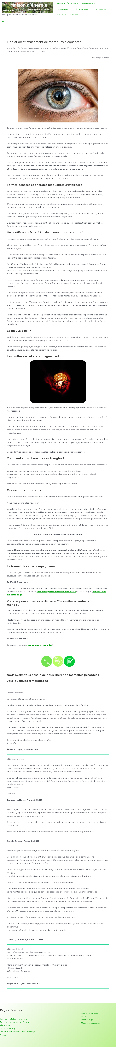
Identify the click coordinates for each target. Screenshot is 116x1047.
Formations (100, 9)
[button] (77, 3)
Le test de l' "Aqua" (9, 1028)
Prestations (87, 3)
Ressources (62, 9)
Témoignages (81, 9)
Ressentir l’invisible (66, 3)
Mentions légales (89, 1013)
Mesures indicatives (90, 1023)
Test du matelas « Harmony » (14, 1019)
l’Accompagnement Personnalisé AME (56, 591)
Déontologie (87, 1020)
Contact (74, 15)
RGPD (84, 1016)
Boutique (61, 15)
